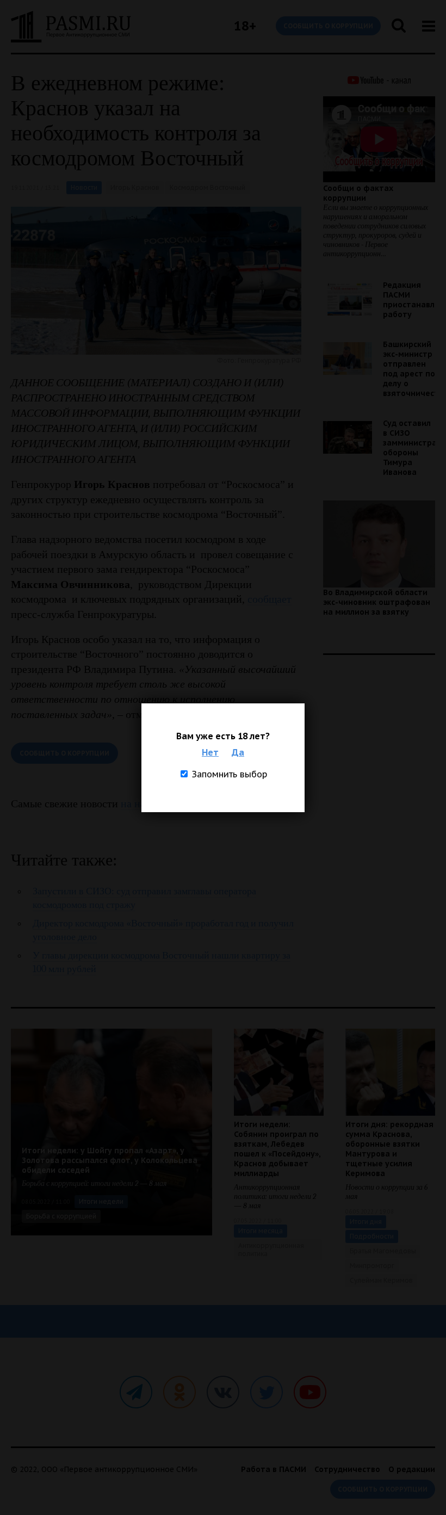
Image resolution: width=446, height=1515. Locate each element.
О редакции (411, 1469)
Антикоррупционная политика (271, 1249)
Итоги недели (101, 1201)
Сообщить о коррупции (328, 26)
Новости (84, 187)
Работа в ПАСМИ (273, 1469)
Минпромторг (372, 1266)
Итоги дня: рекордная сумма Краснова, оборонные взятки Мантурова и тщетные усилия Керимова (389, 1149)
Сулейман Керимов (381, 1280)
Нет (210, 752)
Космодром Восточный (207, 187)
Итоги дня (366, 1221)
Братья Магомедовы (383, 1251)
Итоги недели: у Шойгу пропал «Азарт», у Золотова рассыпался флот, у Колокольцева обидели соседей (109, 1160)
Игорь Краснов (134, 187)
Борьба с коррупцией (61, 1216)
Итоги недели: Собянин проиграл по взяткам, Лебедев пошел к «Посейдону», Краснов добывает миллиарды (277, 1149)
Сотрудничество (347, 1469)
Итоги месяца (260, 1231)
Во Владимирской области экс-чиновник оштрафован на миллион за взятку (376, 602)
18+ (245, 25)
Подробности (372, 1236)
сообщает (269, 599)
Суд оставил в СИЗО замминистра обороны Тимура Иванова (410, 447)
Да (238, 752)
